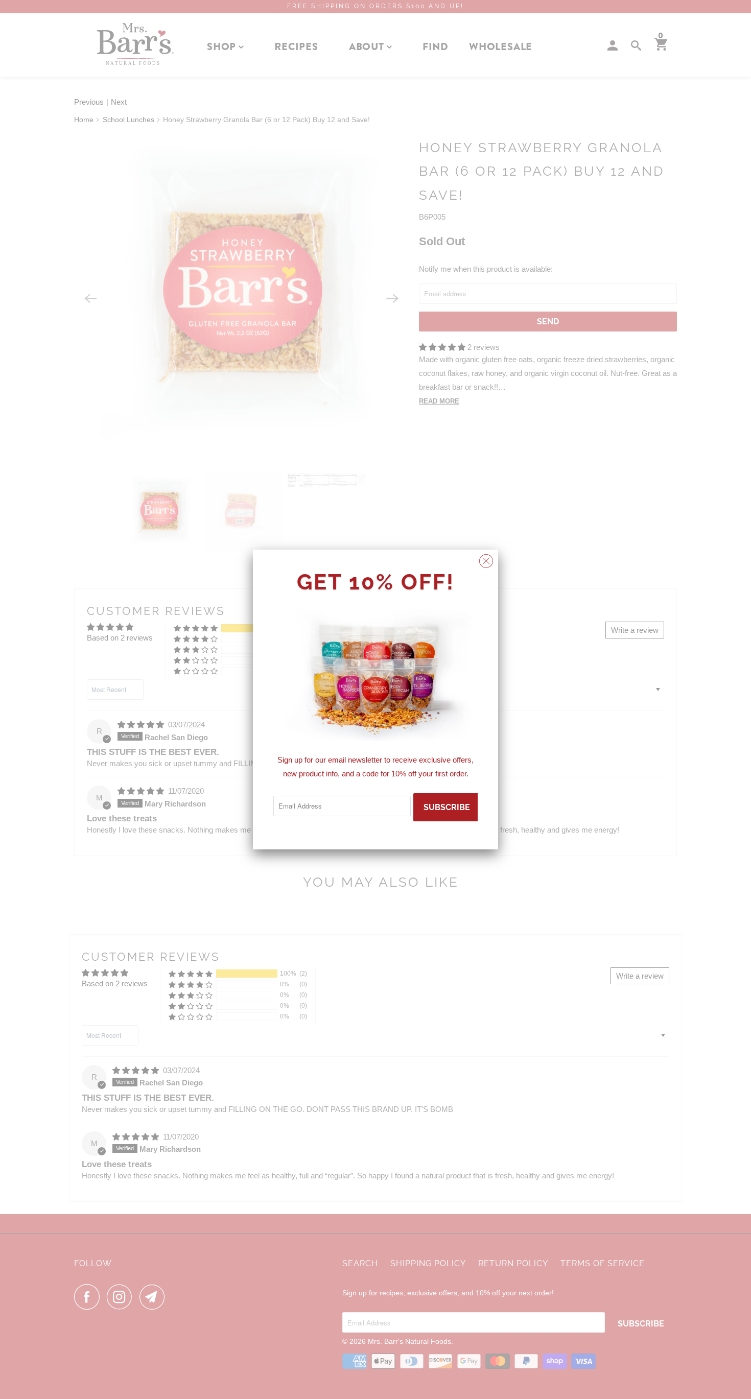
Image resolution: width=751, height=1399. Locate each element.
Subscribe (447, 807)
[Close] (486, 558)
